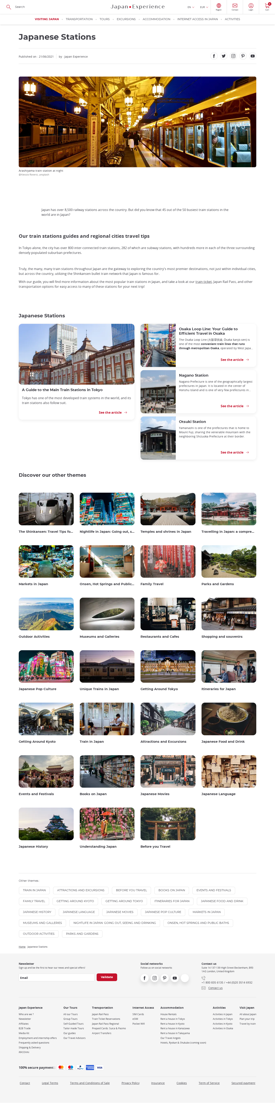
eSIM (135, 1018)
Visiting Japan (47, 19)
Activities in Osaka (223, 1028)
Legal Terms (50, 1083)
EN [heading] (189, 7)
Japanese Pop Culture (37, 689)
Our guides (69, 1033)
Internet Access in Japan (197, 19)
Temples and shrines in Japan (166, 531)
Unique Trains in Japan (99, 689)
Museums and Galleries (99, 636)
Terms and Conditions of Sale (90, 1083)
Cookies (182, 1083)
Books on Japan (93, 794)
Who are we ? (26, 1014)
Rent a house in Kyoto (172, 1023)
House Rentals (168, 1014)
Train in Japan (92, 741)
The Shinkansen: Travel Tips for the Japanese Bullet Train (46, 531)
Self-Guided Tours (73, 1023)
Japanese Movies (155, 794)
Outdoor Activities (34, 636)
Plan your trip (247, 1018)
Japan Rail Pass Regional (105, 1023)
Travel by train (248, 1023)
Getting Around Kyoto (37, 741)
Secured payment (243, 1083)
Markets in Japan (33, 584)
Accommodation (156, 19)
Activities (232, 19)
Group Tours (70, 1018)
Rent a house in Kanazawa (175, 1028)
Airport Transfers (101, 1033)
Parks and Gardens (218, 584)
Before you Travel (155, 846)
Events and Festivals (36, 794)
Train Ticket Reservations (106, 1018)
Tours (105, 19)
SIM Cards (138, 1014)
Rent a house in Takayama (175, 1033)
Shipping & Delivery (30, 1047)
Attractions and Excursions (163, 741)
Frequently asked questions (34, 1042)
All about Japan (248, 1014)
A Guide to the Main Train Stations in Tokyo (62, 390)
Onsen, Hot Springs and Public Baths (107, 584)
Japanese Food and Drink (223, 741)
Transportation (79, 19)
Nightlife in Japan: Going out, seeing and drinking (107, 531)
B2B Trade (25, 1028)
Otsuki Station (192, 422)
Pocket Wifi (138, 1023)
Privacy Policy (131, 1083)
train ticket (203, 281)
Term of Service (209, 1083)
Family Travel (152, 584)
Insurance (158, 1083)
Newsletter (25, 1018)
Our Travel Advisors (74, 1038)
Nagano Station (193, 375)
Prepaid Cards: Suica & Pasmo (109, 1028)
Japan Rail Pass (100, 1014)
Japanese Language (219, 794)
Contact (25, 1083)
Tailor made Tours (73, 1028)
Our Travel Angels (170, 1038)
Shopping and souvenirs (222, 636)
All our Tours (70, 1014)
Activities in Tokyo (223, 1018)
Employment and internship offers (38, 1038)
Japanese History (33, 846)
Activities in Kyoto (222, 1023)
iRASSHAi (24, 1052)
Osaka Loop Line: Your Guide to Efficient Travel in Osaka (208, 331)
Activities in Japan (222, 1014)
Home (22, 946)
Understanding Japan (98, 846)
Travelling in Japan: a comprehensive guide (229, 531)
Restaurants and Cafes (160, 636)
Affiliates (24, 1023)
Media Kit (24, 1033)
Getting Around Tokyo (159, 689)
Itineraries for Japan (219, 689)
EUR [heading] (202, 7)
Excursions (126, 19)
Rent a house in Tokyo (172, 1018)
